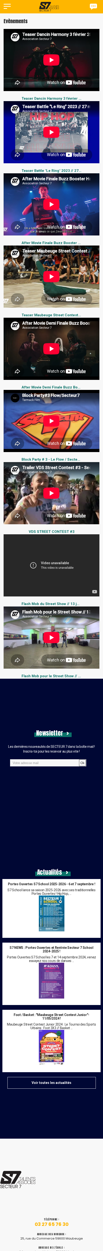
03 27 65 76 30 (52, 1224)
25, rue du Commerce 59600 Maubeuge (51, 1238)
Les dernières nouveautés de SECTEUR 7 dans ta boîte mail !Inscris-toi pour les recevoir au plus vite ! (51, 749)
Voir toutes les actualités (51, 1083)
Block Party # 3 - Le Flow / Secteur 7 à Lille (58, 459)
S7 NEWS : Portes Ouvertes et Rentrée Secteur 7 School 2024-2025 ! (51, 949)
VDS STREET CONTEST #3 (51, 532)
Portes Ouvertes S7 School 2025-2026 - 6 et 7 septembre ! (51, 884)
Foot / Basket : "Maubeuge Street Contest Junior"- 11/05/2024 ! (51, 1016)
